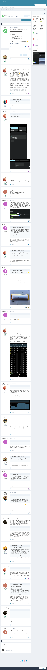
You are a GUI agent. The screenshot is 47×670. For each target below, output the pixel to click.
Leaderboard (12, 7)
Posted (13, 27)
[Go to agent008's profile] (33, 21)
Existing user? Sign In (37, 1)
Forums (2, 7)
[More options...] (29, 27)
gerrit (22, 499)
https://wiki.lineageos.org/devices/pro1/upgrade (21, 557)
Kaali (5, 188)
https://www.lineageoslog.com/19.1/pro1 (16, 31)
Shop (18, 4)
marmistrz (43, 21)
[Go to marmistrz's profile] (41, 21)
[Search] (45, 5)
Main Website (3, 4)
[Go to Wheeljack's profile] (5, 421)
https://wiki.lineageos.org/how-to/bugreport (17, 276)
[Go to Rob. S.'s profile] (5, 522)
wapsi (6, 15)
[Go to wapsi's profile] (3, 16)
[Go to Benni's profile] (5, 548)
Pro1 (7, 4)
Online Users (6, 7)
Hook (5, 51)
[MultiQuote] (10, 46)
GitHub (18, 499)
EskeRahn (5, 65)
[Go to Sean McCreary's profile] (5, 204)
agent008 (36, 21)
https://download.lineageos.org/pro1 (17, 38)
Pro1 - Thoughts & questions (13, 16)
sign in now (21, 645)
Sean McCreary (5, 200)
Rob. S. (5, 516)
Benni (5, 542)
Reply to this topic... (9, 650)
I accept (42, 668)
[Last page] (12, 24)
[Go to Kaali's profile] (5, 192)
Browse (11, 4)
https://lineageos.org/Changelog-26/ (17, 36)
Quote (13, 46)
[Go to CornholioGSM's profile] (5, 102)
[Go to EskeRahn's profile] (5, 70)
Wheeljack (5, 416)
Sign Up (44, 1)
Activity (15, 4)
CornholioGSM (5, 97)
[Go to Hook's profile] (5, 57)
